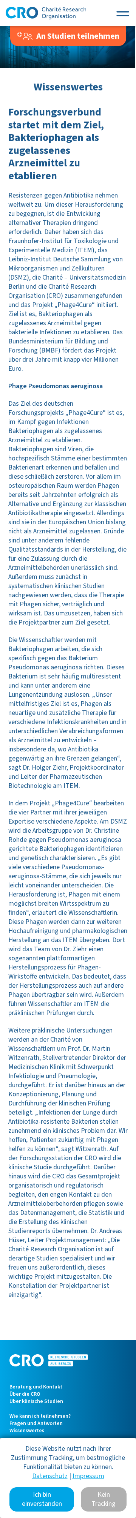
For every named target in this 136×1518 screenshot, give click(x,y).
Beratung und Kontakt (35, 1387)
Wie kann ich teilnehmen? (40, 1416)
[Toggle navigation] (122, 13)
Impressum (88, 1476)
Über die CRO (24, 1394)
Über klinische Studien (36, 1401)
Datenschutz (50, 1476)
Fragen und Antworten (36, 1423)
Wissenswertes (26, 1430)
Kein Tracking (103, 1499)
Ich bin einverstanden (42, 1499)
